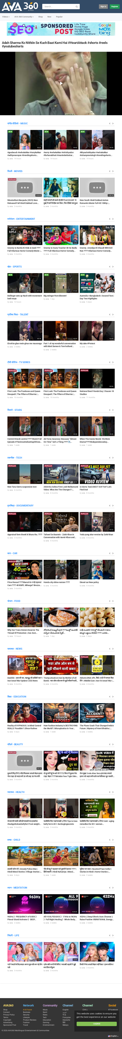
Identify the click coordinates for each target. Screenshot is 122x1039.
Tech (45, 1017)
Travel (25, 1025)
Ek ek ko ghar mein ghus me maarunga (24, 343)
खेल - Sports (14, 266)
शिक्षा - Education (16, 696)
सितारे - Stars (14, 410)
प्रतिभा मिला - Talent (17, 314)
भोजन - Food (13, 601)
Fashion (26, 1022)
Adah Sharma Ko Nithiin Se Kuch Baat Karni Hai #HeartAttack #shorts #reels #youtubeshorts (55, 44)
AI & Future (27, 1010)
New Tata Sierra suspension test (21, 487)
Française (67, 1017)
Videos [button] (5, 17)
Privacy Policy (9, 1015)
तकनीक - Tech (14, 457)
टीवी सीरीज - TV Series (18, 362)
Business (26, 1012)
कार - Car (12, 553)
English (66, 1010)
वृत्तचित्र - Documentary (20, 505)
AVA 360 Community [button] (23, 17)
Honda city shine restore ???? (57, 582)
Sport (45, 1012)
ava (11, 159)
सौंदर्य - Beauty (15, 744)
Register (114, 7)
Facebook (114, 1010)
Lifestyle (26, 1017)
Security (26, 1015)
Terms (5, 1017)
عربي (65, 1012)
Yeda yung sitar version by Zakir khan (96, 534)
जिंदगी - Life (13, 935)
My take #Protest (87, 343)
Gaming (46, 1022)
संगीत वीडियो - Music (17, 123)
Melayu (65, 1025)
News (45, 1015)
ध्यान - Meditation (17, 887)
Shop (40, 17)
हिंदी (64, 1022)
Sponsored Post (9, 1025)
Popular (59, 17)
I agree (96, 1023)
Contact (6, 1012)
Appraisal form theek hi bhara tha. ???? (24, 534)
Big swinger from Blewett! (55, 296)
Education (47, 1020)
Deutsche (66, 1020)
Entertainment (48, 1025)
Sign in (103, 7)
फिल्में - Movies (14, 171)
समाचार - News (14, 648)
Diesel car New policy (89, 582)
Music (45, 1010)
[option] (25, 144)
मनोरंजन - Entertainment (21, 219)
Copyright (7, 1020)
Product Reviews (29, 1020)
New (49, 17)
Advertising (7, 1022)
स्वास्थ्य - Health (15, 792)
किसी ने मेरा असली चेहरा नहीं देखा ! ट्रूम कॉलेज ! (97, 964)
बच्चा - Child (13, 839)
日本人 (85, 1010)
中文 (64, 1015)
